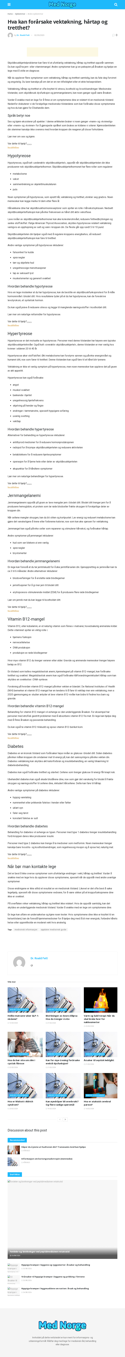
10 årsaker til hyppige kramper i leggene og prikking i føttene (53, 1276)
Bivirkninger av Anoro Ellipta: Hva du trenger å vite (62, 1017)
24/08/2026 (27, 1292)
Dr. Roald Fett (23, 35)
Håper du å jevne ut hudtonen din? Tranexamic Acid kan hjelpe (53, 1147)
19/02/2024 (51, 1109)
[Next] (65, 1119)
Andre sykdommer (35, 14)
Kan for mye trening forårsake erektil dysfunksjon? (63, 1062)
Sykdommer (20, 14)
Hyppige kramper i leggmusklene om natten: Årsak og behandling (55, 1288)
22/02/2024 (13, 1067)
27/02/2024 (51, 1023)
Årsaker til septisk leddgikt (99, 1060)
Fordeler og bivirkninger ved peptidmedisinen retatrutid (40, 1251)
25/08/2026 (27, 1268)
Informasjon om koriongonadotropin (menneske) (46, 1158)
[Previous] (60, 1119)
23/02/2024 (89, 1026)
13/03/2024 (13, 1023)
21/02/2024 (51, 1067)
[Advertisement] (62, 52)
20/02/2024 (13, 1109)
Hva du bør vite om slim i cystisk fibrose (21, 1062)
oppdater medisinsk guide (53, 930)
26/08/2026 (15, 1255)
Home (10, 14)
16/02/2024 (89, 1109)
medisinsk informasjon (26, 930)
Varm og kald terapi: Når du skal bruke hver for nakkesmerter (99, 1019)
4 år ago (26, 1151)
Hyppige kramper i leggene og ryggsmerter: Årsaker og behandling (55, 1264)
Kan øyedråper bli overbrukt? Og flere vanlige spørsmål (62, 1103)
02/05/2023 (39, 35)
